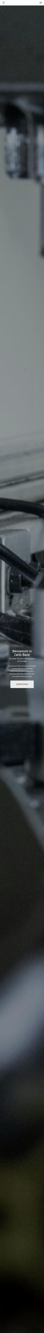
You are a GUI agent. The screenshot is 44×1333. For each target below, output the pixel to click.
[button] (40, 3)
